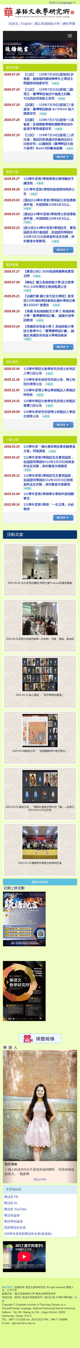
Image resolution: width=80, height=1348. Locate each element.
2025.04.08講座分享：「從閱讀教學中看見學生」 (40, 754)
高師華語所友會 (15, 1247)
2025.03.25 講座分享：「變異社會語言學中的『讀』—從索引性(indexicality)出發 (40, 812)
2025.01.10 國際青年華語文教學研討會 (40, 866)
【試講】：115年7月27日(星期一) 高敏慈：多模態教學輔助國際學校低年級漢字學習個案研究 (48, 128)
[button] (8, 52)
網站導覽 (69, 23)
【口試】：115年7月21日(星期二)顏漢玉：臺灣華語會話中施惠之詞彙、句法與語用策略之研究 (48, 98)
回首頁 (13, 23)
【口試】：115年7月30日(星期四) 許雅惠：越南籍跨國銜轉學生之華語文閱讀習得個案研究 (48, 82)
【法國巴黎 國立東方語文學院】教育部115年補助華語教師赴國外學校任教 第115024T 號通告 (49, 304)
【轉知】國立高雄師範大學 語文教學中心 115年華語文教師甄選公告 (48, 288)
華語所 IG (10, 1222)
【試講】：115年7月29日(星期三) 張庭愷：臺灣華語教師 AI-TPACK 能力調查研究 (48, 113)
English (26, 23)
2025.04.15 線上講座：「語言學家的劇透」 (40, 698)
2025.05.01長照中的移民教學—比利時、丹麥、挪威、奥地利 (40, 642)
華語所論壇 (12, 1234)
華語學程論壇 (13, 1241)
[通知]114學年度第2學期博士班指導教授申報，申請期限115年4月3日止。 (49, 220)
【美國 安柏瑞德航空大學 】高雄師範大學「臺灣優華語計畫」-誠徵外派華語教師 (49, 319)
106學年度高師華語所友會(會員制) (28, 1253)
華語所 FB (11, 1216)
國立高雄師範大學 (47, 23)
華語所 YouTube (15, 1228)
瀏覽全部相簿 (40, 885)
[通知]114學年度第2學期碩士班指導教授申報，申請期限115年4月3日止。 (49, 206)
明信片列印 (40, 1198)
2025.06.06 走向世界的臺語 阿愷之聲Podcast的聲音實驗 (40, 586)
